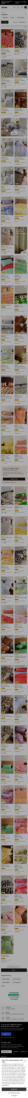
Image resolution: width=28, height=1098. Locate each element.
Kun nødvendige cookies (14, 1092)
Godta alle (14, 1089)
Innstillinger (14, 1095)
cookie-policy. (5, 1085)
